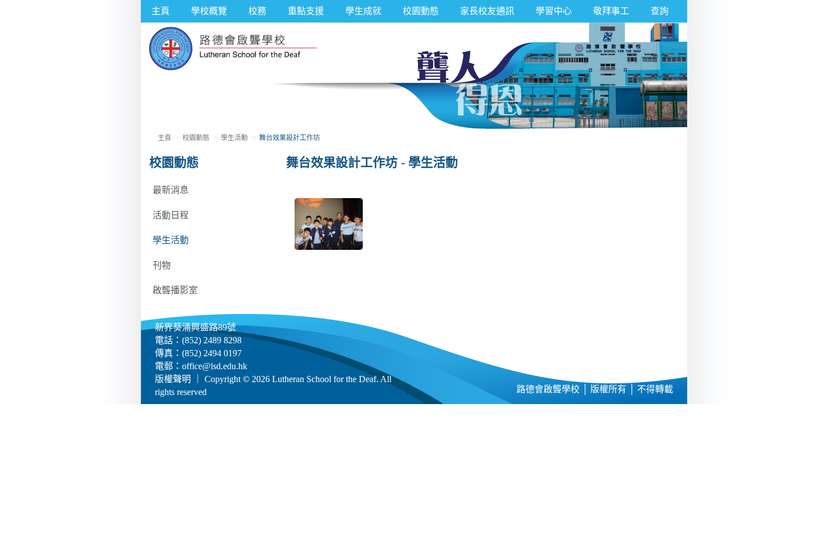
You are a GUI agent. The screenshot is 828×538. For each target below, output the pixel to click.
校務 (257, 11)
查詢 (660, 11)
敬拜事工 (611, 11)
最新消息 (171, 190)
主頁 (161, 11)
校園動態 (421, 11)
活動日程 (171, 215)
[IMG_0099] (329, 224)
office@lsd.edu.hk (214, 366)
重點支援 (306, 11)
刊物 (162, 265)
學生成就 (363, 11)
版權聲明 (173, 379)
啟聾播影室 (175, 290)
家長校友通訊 (487, 11)
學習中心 (554, 11)
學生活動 (234, 138)
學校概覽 (209, 11)
